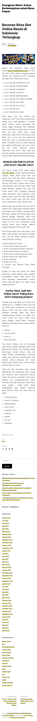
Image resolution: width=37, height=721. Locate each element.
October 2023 (6, 611)
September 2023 (7, 614)
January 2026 (6, 537)
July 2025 (5, 553)
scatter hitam (6, 671)
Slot (3, 674)
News (4, 669)
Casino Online (6, 649)
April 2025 (5, 562)
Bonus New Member (8, 647)
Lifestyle (5, 663)
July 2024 (5, 586)
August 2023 (6, 617)
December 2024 (7, 573)
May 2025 (5, 559)
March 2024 (6, 597)
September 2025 (7, 548)
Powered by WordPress (17, 717)
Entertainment (6, 652)
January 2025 (6, 570)
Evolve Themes (28, 715)
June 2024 (5, 589)
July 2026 (5, 520)
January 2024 (6, 603)
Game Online (6, 655)
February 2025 (6, 567)
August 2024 (6, 584)
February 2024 (6, 600)
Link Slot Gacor (8, 173)
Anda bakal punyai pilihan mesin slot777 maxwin (27, 701)
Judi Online (5, 660)
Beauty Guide (6, 641)
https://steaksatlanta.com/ (18, 71)
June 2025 (5, 556)
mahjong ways (6, 666)
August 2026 (6, 518)
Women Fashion (7, 685)
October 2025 (6, 545)
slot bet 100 (6, 677)
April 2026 (5, 529)
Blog (3, 441)
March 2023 (6, 630)
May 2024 (5, 592)
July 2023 (5, 619)
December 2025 (7, 540)
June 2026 (5, 523)
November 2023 (7, 608)
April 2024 (5, 595)
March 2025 (6, 564)
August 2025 (6, 551)
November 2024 (7, 575)
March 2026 (6, 531)
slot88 (4, 680)
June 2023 (5, 622)
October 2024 (6, 578)
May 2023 (5, 625)
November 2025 (7, 542)
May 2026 (5, 526)
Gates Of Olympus (8, 658)
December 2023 (7, 606)
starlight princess (7, 682)
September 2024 (7, 581)
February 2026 (6, 534)
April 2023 (5, 628)
